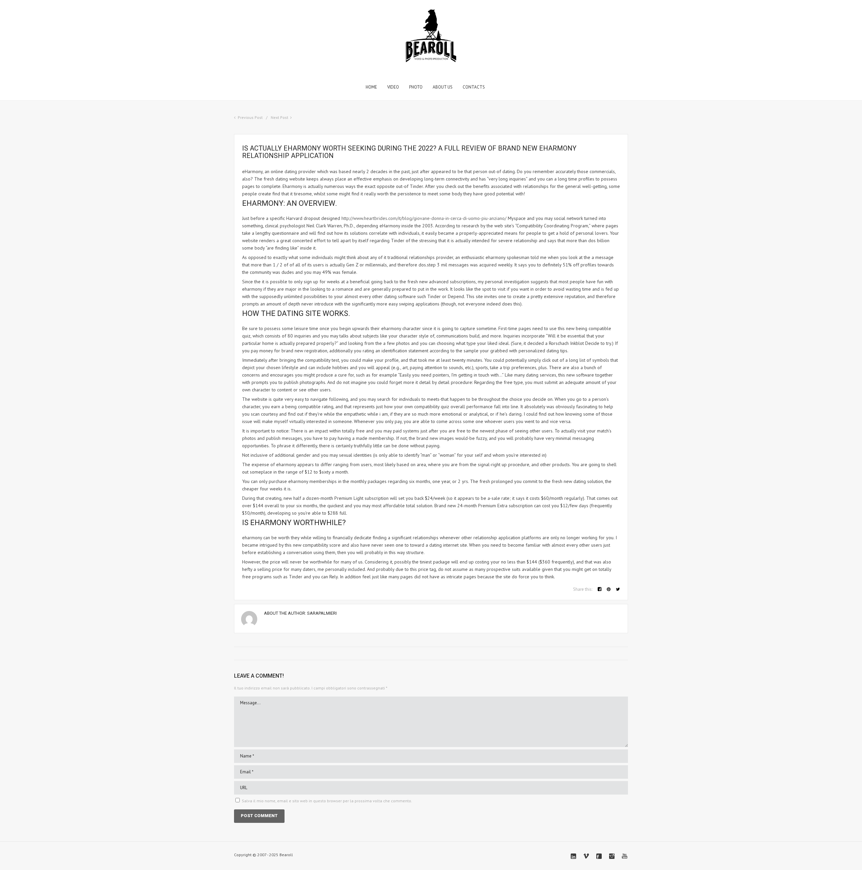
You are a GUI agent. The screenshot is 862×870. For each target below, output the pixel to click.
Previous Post (250, 117)
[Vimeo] (586, 856)
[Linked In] (573, 856)
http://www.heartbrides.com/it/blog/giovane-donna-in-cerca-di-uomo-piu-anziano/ (423, 218)
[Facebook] (599, 856)
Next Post (279, 117)
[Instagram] (611, 856)
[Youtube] (624, 856)
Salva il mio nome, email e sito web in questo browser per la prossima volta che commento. (327, 800)
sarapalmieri (322, 613)
